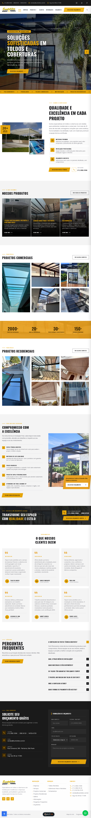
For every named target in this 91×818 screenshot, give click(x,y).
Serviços (35, 788)
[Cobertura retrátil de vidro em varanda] (46, 368)
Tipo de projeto (55, 736)
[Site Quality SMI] (48, 814)
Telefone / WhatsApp (74, 719)
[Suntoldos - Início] (9, 10)
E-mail (52, 728)
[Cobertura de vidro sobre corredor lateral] (75, 300)
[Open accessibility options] (4, 813)
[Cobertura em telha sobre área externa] (46, 394)
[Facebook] (87, 3)
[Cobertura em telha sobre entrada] (75, 368)
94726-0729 (23, 3)
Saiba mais (7, 232)
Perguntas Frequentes (38, 802)
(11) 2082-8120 (77, 788)
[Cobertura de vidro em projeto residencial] (16, 381)
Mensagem (53, 744)
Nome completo (55, 719)
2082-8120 (16, 3)
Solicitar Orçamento (74, 485)
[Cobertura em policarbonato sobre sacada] (46, 300)
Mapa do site (70, 814)
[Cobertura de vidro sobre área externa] (75, 275)
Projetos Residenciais (38, 794)
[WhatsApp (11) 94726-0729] (82, 3)
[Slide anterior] (4, 52)
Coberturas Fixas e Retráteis (56, 788)
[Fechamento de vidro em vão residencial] (75, 394)
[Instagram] (77, 3)
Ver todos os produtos (80, 193)
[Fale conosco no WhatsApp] (85, 813)
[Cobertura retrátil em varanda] (46, 275)
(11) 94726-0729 (77, 790)
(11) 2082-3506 (8, 3)
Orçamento (36, 805)
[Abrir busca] (87, 10)
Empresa (35, 786)
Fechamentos (52, 791)
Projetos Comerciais (38, 791)
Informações (36, 799)
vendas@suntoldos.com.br (80, 793)
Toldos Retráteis (53, 786)
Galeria (35, 796)
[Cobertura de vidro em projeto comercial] (16, 287)
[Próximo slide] (87, 52)
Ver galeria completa (81, 257)
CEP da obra (72, 736)
